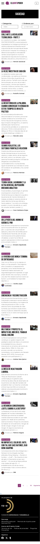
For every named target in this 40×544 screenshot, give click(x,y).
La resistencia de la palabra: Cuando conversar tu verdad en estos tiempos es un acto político (14, 107)
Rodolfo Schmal (18, 93)
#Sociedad (6, 32)
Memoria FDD (6, 523)
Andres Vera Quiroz (19, 359)
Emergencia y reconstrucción (14, 295)
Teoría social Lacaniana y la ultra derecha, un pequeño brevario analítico (13, 185)
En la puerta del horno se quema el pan (12, 221)
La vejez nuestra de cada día (13, 71)
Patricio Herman (19, 172)
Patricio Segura (18, 433)
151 (31, 486)
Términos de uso (6, 528)
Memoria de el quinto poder (26, 521)
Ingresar (37, 3)
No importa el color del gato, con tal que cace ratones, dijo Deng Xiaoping (14, 445)
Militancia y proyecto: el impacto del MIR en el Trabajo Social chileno (14, 332)
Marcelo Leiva (18, 136)
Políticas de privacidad (21, 528)
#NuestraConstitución (8, 521)
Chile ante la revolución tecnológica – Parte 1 (12, 36)
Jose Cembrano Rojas (20, 210)
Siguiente (36, 485)
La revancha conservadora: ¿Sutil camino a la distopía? (13, 407)
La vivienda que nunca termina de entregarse (14, 258)
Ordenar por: (28, 23)
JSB (14, 472)
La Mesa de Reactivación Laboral (11, 370)
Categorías (7, 23)
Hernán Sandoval (19, 61)
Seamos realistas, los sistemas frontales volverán (14, 147)
